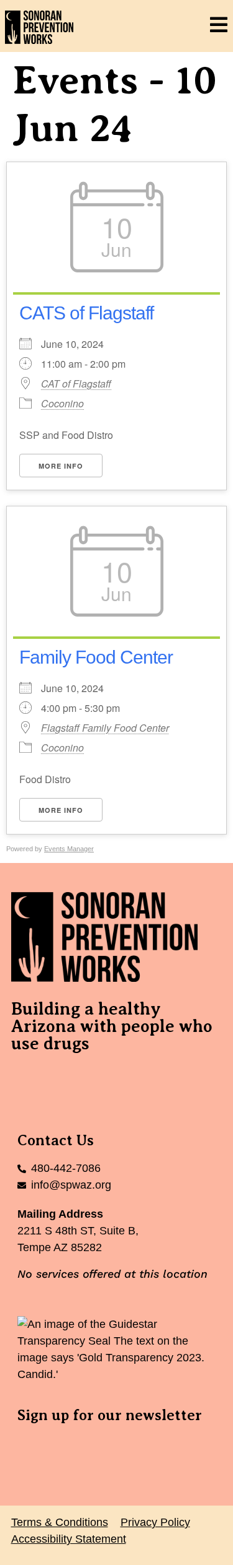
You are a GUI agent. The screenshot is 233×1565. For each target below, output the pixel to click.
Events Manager (69, 848)
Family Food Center (96, 657)
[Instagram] (95, 1080)
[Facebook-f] (26, 1080)
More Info (61, 465)
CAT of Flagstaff (76, 384)
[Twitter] (60, 1080)
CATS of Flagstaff (86, 313)
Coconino (62, 403)
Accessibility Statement (68, 1539)
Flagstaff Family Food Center (105, 728)
